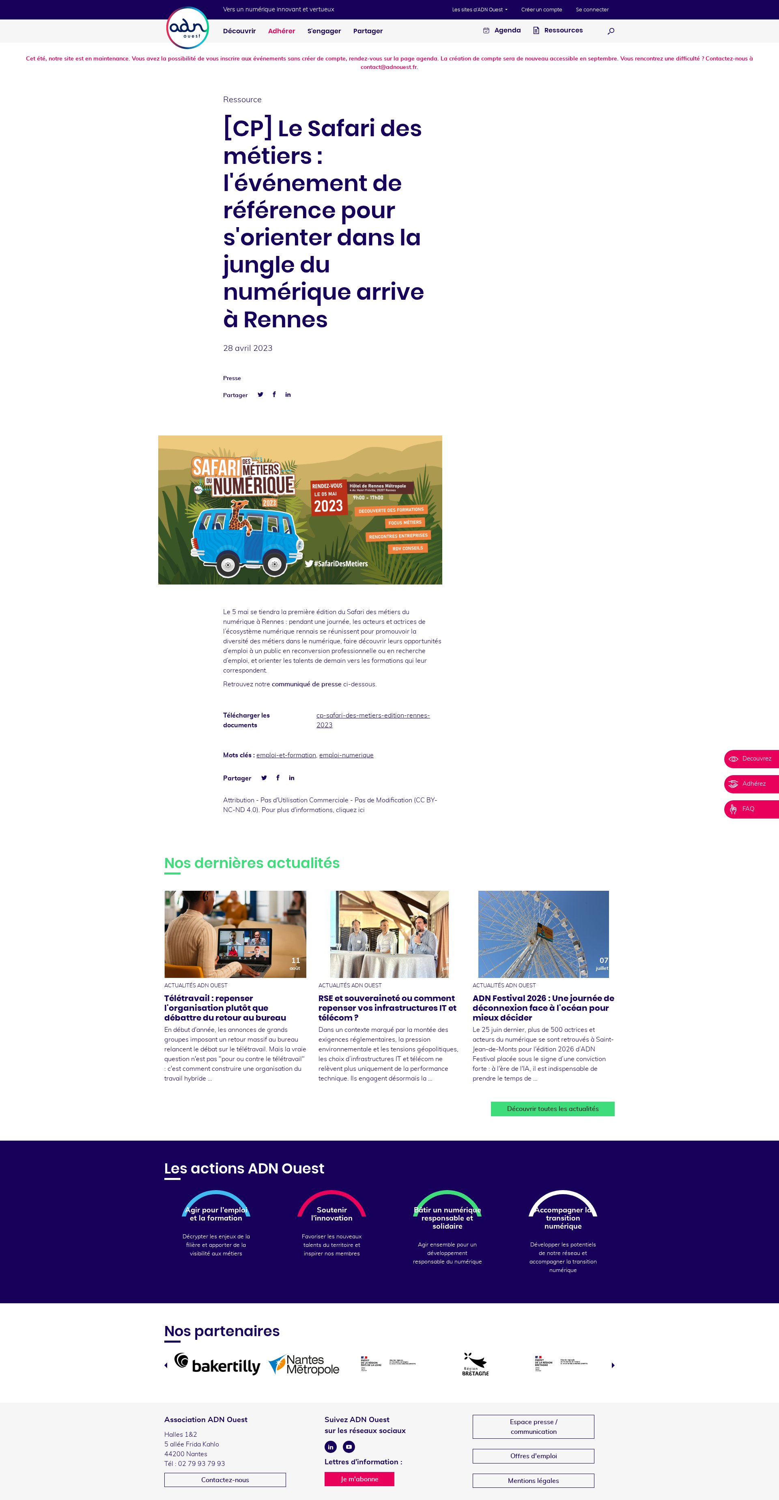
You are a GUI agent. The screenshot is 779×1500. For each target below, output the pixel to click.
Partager (368, 31)
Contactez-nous (225, 1480)
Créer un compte (541, 9)
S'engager (324, 31)
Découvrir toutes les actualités (553, 1109)
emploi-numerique (346, 755)
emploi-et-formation (286, 755)
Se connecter (592, 9)
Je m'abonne (360, 1479)
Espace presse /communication (533, 1427)
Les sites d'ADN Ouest (478, 9)
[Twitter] (260, 394)
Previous (165, 1365)
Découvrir (239, 31)
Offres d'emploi (533, 1456)
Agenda (507, 30)
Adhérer (281, 31)
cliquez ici (350, 810)
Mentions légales (533, 1481)
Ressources (563, 30)
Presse (232, 378)
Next (613, 1365)
